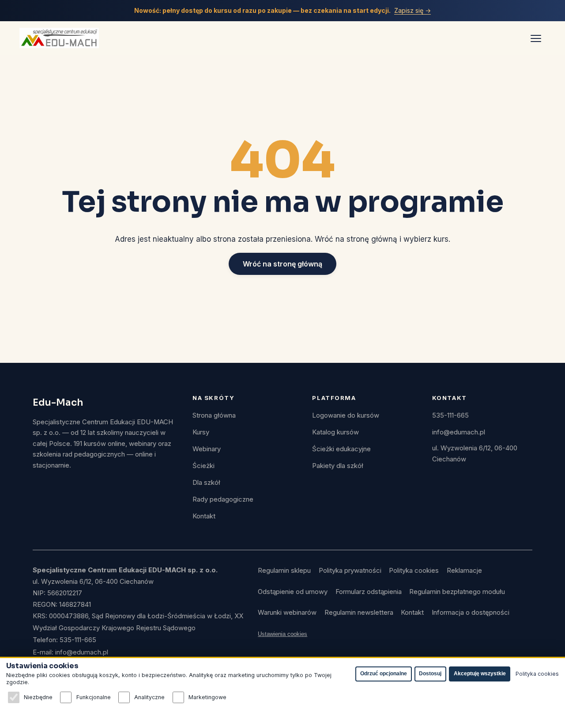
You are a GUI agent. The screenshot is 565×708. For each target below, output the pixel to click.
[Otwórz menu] (536, 38)
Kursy (200, 432)
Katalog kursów (335, 432)
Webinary (206, 449)
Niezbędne (38, 697)
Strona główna (214, 415)
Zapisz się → (412, 10)
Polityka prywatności (350, 571)
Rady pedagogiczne (222, 499)
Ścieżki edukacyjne (341, 449)
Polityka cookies (414, 571)
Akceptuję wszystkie (480, 673)
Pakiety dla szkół (337, 466)
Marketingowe (207, 697)
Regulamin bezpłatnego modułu (457, 592)
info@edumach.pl (458, 432)
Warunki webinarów (287, 613)
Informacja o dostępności (470, 613)
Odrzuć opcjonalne (383, 673)
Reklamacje (464, 571)
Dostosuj (430, 673)
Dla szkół (206, 483)
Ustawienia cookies (282, 634)
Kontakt (203, 516)
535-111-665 (450, 415)
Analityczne (149, 697)
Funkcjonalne (93, 697)
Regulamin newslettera (358, 613)
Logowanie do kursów (345, 415)
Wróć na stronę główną (282, 263)
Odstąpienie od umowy (293, 592)
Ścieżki (203, 466)
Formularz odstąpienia (368, 592)
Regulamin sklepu (284, 571)
